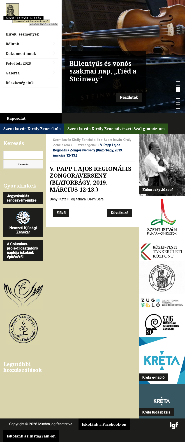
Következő (119, 213)
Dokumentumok (21, 53)
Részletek (129, 97)
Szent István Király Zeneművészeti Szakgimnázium (116, 128)
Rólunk (12, 43)
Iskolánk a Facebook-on (104, 424)
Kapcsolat (16, 118)
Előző (61, 213)
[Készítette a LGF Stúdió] (174, 425)
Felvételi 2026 (18, 63)
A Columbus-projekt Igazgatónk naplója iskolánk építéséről (22, 250)
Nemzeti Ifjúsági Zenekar (23, 230)
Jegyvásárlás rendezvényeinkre (21, 198)
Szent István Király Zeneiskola (32, 128)
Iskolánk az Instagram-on (31, 436)
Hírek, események (22, 34)
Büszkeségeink (20, 82)
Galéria (13, 73)
